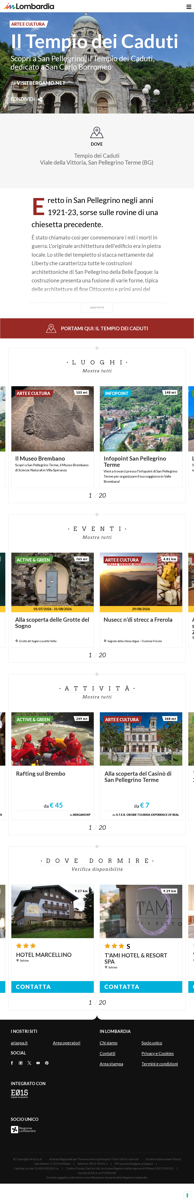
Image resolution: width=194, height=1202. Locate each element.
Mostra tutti (97, 370)
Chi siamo (108, 1042)
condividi (23, 99)
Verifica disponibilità (97, 869)
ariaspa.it (19, 1042)
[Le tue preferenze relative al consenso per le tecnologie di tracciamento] (187, 1195)
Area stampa (111, 1063)
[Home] (29, 6)
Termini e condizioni (160, 1063)
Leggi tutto (97, 307)
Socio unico (152, 1042)
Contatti (107, 1053)
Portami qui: (104, 328)
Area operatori (66, 1042)
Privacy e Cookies (158, 1053)
